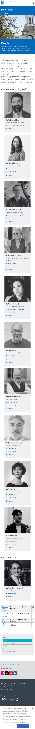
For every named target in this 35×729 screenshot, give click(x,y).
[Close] (32, 708)
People (9, 57)
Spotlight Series (7, 646)
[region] (17, 717)
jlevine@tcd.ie (11, 356)
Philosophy (7, 9)
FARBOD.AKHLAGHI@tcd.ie (15, 125)
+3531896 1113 (11, 359)
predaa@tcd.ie (11, 495)
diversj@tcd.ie (11, 263)
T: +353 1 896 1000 (6, 689)
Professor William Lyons (5, 608)
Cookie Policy (23, 722)
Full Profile (11, 129)
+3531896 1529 (11, 218)
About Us (3, 57)
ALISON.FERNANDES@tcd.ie (15, 309)
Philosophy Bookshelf (9, 651)
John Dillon (4, 620)
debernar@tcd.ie (12, 593)
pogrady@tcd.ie (11, 402)
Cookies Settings (10, 726)
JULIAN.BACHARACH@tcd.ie (15, 215)
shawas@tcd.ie (11, 541)
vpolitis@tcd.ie (11, 448)
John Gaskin (4, 625)
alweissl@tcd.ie (11, 169)
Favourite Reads (7, 648)
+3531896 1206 (11, 172)
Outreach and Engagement (10, 643)
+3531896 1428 (11, 405)
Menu (6, 13)
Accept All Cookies (23, 726)
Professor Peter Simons (5, 614)
